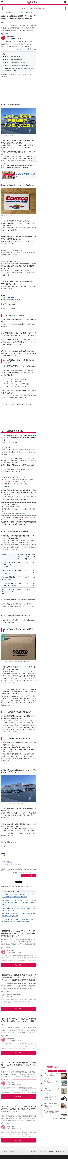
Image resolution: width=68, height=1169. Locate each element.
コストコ (3, 41)
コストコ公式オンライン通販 (27, 667)
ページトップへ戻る (32, 1147)
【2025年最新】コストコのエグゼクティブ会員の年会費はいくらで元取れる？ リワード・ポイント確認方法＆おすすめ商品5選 (19, 902)
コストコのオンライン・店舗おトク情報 (23, 12)
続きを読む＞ (19, 965)
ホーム (5, 1151)
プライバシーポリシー (22, 1151)
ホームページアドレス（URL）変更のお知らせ (34, 8)
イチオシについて (33, 1151)
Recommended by (56, 1118)
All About (51, 1151)
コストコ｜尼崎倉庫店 (8, 297)
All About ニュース (59, 1151)
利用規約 (12, 1151)
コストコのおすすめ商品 (6, 12)
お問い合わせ (43, 1151)
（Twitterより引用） (8, 486)
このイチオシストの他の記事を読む (26, 49)
